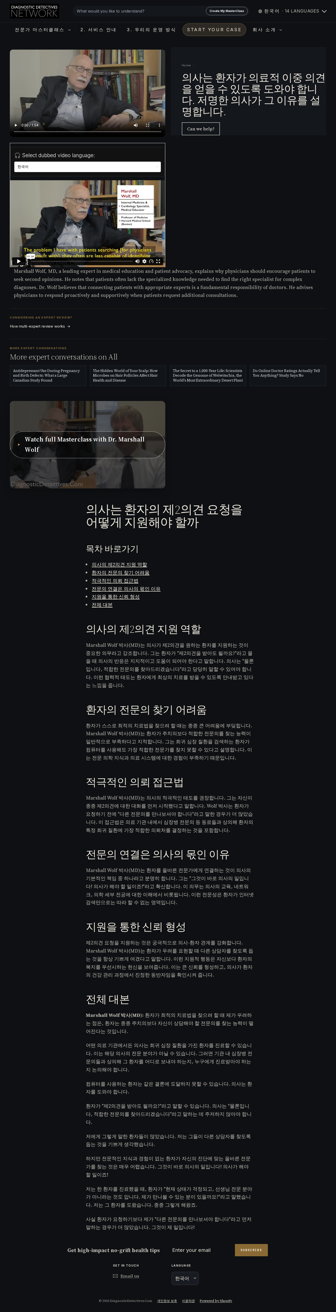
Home (186, 65)
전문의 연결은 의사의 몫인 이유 (126, 588)
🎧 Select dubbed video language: (54, 155)
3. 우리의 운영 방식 (151, 29)
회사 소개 (265, 29)
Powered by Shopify (216, 1300)
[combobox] (161, 11)
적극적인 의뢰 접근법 (115, 580)
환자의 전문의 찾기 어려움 (121, 572)
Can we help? (200, 129)
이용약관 (188, 1300)
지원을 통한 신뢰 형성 (116, 596)
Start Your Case (214, 29)
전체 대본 (102, 604)
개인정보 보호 (167, 1300)
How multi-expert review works (40, 326)
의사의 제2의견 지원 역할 (119, 564)
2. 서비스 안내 (98, 29)
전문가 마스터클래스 (41, 29)
